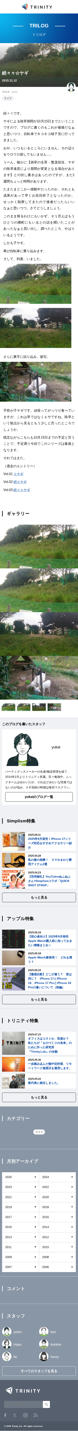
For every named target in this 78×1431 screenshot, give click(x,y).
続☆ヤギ (20, 482)
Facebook (5, 1415)
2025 (8, 1177)
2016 (45, 1217)
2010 (45, 1247)
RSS (36, 1415)
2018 (45, 1207)
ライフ (8, 98)
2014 (45, 1227)
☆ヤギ (19, 474)
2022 (45, 1187)
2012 (45, 1237)
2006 (45, 1267)
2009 (8, 1257)
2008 (45, 1257)
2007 (8, 1267)
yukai (14, 91)
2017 (8, 1217)
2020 (45, 1197)
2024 (45, 1177)
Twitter (14, 1415)
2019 (8, 1207)
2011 (8, 1247)
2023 (8, 1187)
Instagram (25, 1415)
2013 (8, 1237)
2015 (8, 1227)
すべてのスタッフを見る (39, 1371)
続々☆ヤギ (22, 490)
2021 (8, 1197)
